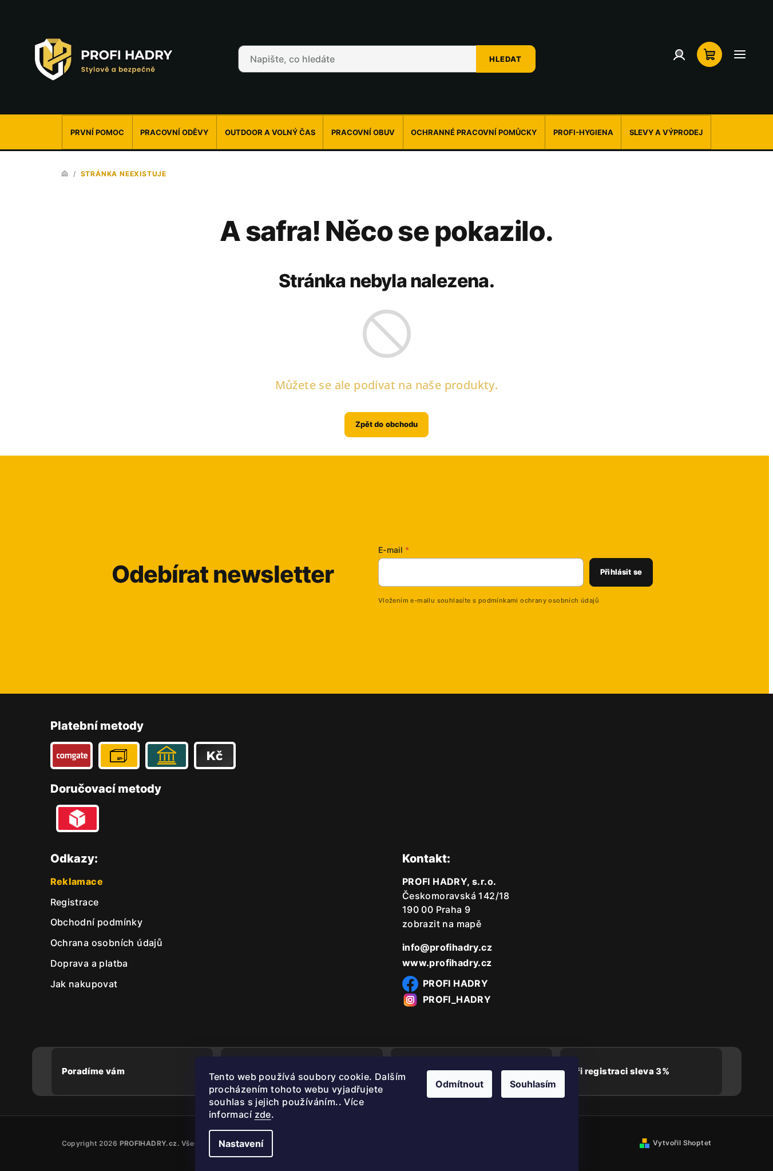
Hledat (505, 59)
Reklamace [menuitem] (77, 881)
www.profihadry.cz (447, 962)
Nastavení (241, 1143)
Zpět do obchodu (386, 424)
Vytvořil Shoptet (682, 1142)
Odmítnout (459, 1084)
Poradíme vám (93, 1071)
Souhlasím (533, 1084)
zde (263, 1114)
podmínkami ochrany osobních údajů (538, 600)
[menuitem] (97, 132)
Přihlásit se (621, 571)
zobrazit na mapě (441, 923)
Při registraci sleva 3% (619, 1071)
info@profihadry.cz (447, 947)
